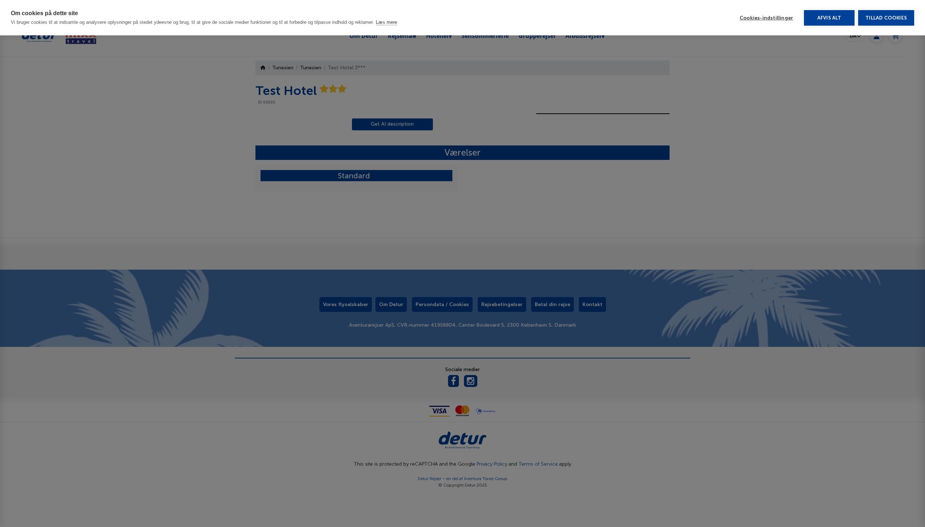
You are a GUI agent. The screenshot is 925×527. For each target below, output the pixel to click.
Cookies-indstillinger (766, 18)
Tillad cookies (886, 18)
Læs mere (386, 22)
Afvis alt (829, 18)
